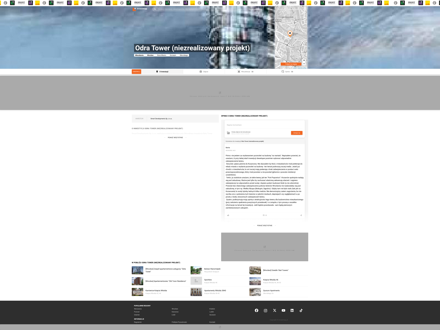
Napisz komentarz (234, 125)
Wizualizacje (245, 72)
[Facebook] (256, 311)
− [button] (304, 63)
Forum (280, 9)
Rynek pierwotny (255, 9)
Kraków (212, 309)
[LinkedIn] (292, 311)
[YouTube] (283, 311)
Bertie (228, 147)
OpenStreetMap (302, 68)
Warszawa (138, 309)
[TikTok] (301, 311)
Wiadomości (294, 9)
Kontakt (212, 322)
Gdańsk (137, 315)
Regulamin (138, 322)
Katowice (175, 312)
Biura (270, 9)
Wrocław (150, 55)
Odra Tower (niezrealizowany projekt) (252, 141)
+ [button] (304, 60)
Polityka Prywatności (179, 322)
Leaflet (295, 68)
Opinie (287, 72)
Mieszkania (139, 55)
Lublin (211, 312)
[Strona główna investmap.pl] (140, 9)
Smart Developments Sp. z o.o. (161, 119)
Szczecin (212, 315)
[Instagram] (266, 311)
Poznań (137, 312)
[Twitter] (274, 311)
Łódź (173, 315)
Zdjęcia (205, 72)
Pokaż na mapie (291, 64)
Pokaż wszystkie (175, 137)
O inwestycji (164, 72)
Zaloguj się (296, 133)
